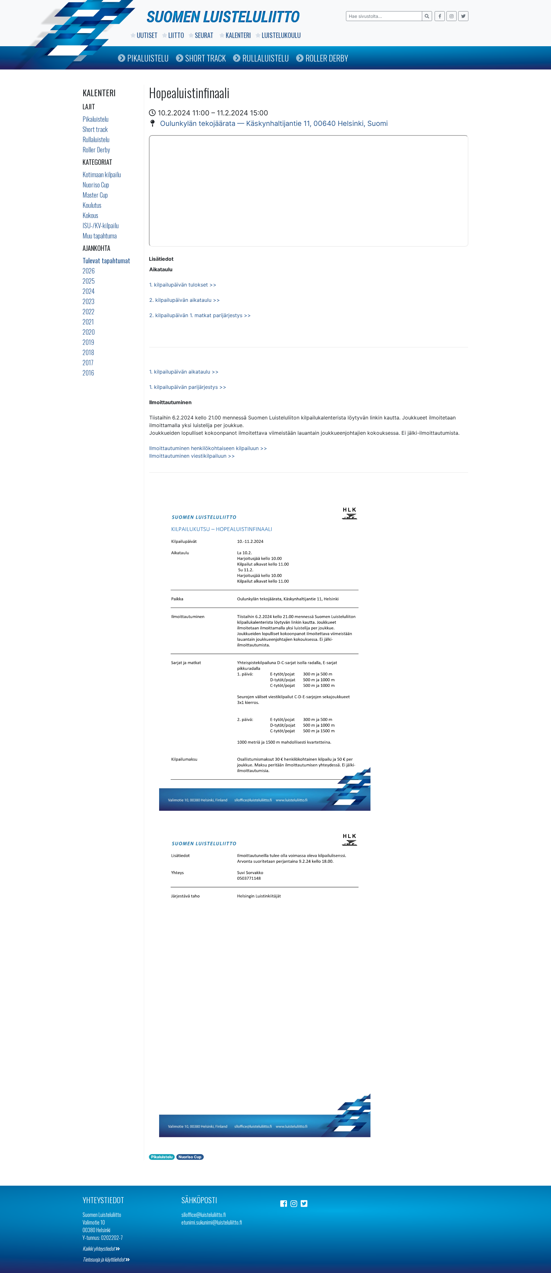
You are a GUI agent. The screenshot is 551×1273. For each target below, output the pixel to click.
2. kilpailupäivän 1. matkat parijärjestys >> (200, 315)
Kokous (90, 215)
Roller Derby (326, 58)
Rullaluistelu (265, 58)
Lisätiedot (161, 259)
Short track (95, 129)
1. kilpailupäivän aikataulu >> (184, 371)
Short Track (205, 58)
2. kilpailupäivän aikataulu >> (184, 300)
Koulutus (92, 205)
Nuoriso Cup (96, 184)
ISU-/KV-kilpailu (101, 225)
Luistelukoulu (281, 35)
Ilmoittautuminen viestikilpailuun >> (192, 456)
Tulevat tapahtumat (106, 260)
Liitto (176, 35)
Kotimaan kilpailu (102, 174)
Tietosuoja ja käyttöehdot (104, 1259)
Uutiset (147, 35)
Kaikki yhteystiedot (99, 1248)
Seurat (205, 35)
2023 (88, 301)
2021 (88, 321)
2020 (89, 332)
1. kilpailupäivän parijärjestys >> (187, 387)
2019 (88, 342)
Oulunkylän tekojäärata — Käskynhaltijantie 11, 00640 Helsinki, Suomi (274, 123)
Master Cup (95, 195)
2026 (89, 270)
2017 (88, 362)
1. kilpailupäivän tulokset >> (183, 284)
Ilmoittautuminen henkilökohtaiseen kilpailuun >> (208, 448)
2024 (89, 291)
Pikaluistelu (148, 58)
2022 (88, 311)
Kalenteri (238, 35)
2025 (89, 281)
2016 (88, 372)
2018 (88, 352)
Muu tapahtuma (100, 235)
